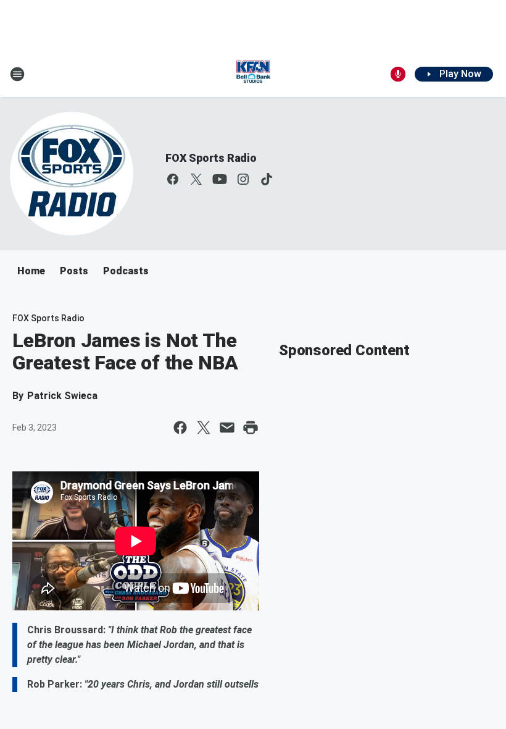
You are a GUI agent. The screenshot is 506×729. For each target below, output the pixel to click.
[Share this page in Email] (227, 427)
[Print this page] (250, 427)
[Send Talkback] (398, 74)
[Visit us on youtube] (219, 179)
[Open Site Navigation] (17, 74)
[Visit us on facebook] (172, 179)
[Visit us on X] (196, 179)
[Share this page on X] (203, 427)
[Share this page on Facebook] (180, 427)
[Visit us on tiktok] (266, 179)
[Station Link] (253, 74)
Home (31, 271)
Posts (74, 271)
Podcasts (126, 271)
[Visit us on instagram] (243, 179)
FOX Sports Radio (211, 157)
